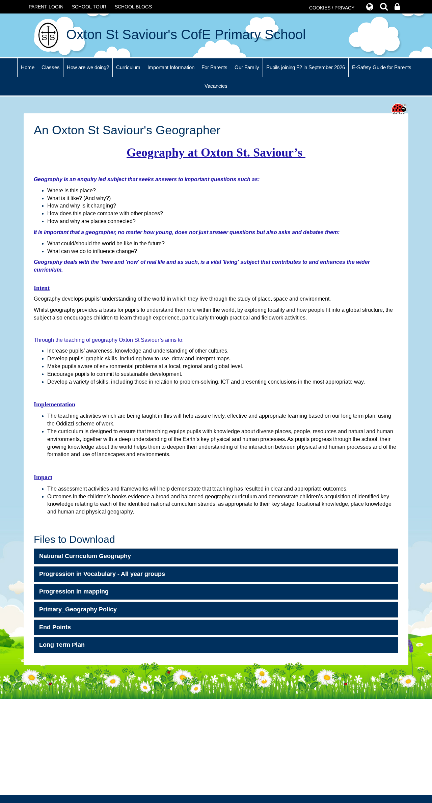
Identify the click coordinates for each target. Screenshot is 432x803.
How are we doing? (88, 67)
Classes (51, 67)
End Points (55, 627)
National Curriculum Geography (85, 556)
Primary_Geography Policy (78, 609)
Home (27, 67)
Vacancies (216, 86)
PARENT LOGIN (46, 6)
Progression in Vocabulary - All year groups (102, 574)
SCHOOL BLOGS (133, 6)
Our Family (247, 67)
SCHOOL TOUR (89, 6)
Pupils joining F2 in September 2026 (305, 67)
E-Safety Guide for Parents (381, 67)
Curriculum (128, 67)
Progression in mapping (74, 591)
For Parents (214, 67)
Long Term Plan (62, 644)
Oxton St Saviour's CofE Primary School (184, 34)
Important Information (170, 67)
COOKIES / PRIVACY (331, 7)
